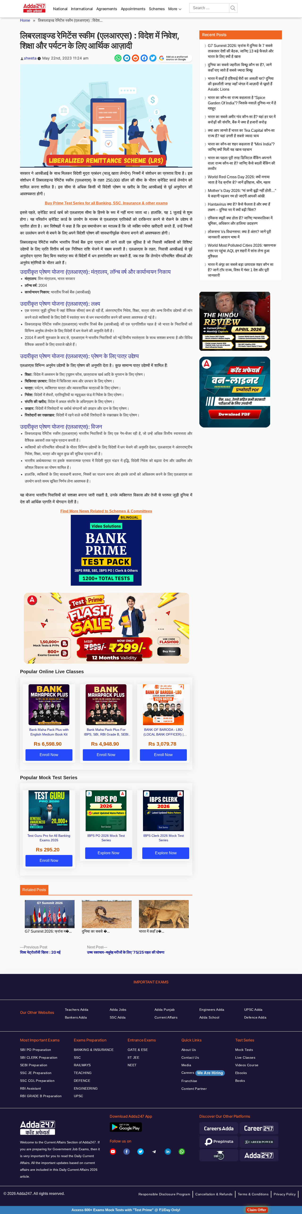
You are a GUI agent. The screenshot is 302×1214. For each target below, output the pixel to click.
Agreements (106, 8)
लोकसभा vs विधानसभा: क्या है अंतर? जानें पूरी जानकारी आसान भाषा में (239, 234)
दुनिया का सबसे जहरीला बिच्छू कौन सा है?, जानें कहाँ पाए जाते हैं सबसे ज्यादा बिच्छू (240, 67)
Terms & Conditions (253, 1194)
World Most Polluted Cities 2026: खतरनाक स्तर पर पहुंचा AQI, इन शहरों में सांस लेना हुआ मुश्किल (242, 250)
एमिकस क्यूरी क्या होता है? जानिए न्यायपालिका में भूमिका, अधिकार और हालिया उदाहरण (240, 220)
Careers (202, 1073)
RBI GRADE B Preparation (41, 1096)
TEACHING (83, 1073)
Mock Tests (244, 1050)
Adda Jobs (118, 1009)
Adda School (209, 1017)
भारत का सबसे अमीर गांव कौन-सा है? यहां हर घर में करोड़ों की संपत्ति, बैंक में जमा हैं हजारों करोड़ (242, 119)
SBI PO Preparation (35, 1050)
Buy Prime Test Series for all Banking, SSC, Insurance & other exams (106, 203)
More (172, 8)
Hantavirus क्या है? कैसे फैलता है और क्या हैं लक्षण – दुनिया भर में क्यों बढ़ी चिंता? (239, 207)
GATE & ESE (138, 1050)
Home (25, 20)
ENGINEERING (86, 1088)
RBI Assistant (30, 1088)
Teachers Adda (76, 1009)
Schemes (157, 8)
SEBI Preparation (33, 1065)
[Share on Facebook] (144, 58)
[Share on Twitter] (152, 58)
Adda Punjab (165, 1009)
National (60, 8)
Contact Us (190, 1057)
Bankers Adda (76, 1017)
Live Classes (245, 1057)
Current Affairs (166, 1017)
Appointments (133, 8)
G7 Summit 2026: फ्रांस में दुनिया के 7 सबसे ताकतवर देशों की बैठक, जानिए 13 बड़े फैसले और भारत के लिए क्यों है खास (240, 51)
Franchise (189, 1081)
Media (186, 1065)
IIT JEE (133, 1057)
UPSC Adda (253, 1009)
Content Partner (194, 1089)
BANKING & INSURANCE (93, 1050)
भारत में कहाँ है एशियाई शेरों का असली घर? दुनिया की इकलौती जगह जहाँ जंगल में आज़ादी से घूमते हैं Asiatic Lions (241, 83)
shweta (30, 58)
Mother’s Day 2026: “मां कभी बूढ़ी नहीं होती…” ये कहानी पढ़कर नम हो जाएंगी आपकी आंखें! (242, 193)
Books (240, 1081)
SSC (77, 1057)
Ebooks (241, 1073)
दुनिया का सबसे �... (96, 931)
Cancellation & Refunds (213, 1194)
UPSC (78, 1096)
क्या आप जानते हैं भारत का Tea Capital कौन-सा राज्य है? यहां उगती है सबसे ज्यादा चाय (241, 133)
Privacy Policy (285, 1194)
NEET (132, 1065)
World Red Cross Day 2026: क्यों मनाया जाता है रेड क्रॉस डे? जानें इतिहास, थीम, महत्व (239, 179)
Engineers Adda (211, 1009)
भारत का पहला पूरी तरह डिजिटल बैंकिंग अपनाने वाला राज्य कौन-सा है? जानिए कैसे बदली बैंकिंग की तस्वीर (241, 163)
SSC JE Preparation (36, 1073)
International (82, 8)
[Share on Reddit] (135, 58)
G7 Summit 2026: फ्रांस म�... (48, 931)
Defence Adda (255, 1017)
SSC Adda (118, 1017)
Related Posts (34, 890)
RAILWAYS (82, 1065)
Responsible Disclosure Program (164, 1194)
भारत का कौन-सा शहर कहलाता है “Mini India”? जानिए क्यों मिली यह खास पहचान (241, 147)
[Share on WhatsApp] (118, 58)
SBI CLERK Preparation (39, 1057)
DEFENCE (82, 1081)
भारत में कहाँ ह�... (151, 931)
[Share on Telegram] (126, 58)
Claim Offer (256, 1210)
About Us (188, 1050)
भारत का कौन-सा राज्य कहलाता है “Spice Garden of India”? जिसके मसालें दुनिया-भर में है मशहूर (242, 103)
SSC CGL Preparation (37, 1081)
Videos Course (246, 1065)
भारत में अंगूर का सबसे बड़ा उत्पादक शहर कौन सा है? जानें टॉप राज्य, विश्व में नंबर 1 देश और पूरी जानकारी (240, 269)
